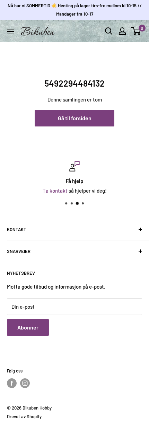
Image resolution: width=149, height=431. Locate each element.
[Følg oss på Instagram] (25, 383)
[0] (136, 31)
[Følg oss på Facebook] (12, 383)
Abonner (27, 327)
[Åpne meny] (10, 31)
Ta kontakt (55, 190)
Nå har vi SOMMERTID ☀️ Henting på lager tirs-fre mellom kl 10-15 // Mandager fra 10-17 (75, 10)
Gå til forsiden (74, 118)
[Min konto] (122, 31)
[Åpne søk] (109, 31)
